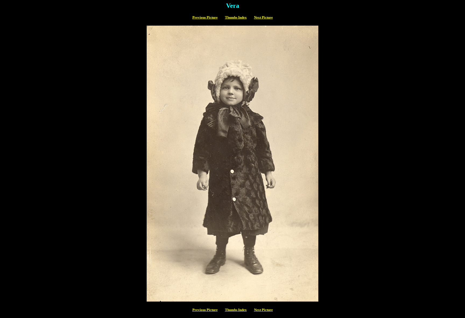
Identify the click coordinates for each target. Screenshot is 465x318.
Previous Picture (205, 17)
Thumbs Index (236, 17)
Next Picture (263, 17)
